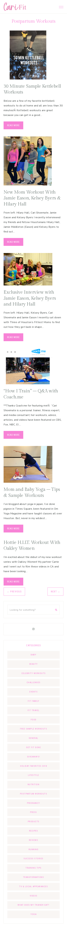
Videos (33, 896)
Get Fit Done (33, 747)
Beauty (33, 664)
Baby (33, 654)
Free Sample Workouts (33, 729)
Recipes (33, 831)
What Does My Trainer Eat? (33, 905)
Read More (13, 125)
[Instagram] (33, 629)
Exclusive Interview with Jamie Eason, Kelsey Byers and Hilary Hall (30, 298)
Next (55, 591)
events (33, 691)
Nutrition (34, 784)
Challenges (33, 682)
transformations (33, 877)
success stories (33, 858)
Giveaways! (33, 756)
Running (34, 849)
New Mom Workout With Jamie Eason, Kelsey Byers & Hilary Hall (32, 198)
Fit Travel (34, 710)
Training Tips (33, 868)
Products (33, 821)
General (33, 738)
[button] (61, 6)
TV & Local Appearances (33, 886)
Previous (14, 591)
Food (33, 719)
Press (33, 812)
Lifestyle (33, 775)
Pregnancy (33, 803)
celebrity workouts (33, 673)
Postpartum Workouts (33, 793)
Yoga (33, 914)
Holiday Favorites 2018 (33, 766)
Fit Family (33, 701)
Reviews (33, 840)
